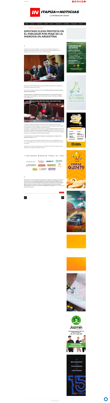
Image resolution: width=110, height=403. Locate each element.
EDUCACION (74, 23)
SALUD (51, 23)
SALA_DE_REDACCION (39, 27)
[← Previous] (25, 197)
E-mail (82, 1)
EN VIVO (80, 23)
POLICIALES (39, 23)
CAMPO (46, 23)
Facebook (73, 1)
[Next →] (62, 197)
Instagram (80, 1)
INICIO (26, 23)
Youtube (78, 1)
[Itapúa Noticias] (55, 19)
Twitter (75, 1)
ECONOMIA (66, 23)
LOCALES (32, 23)
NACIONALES (58, 23)
